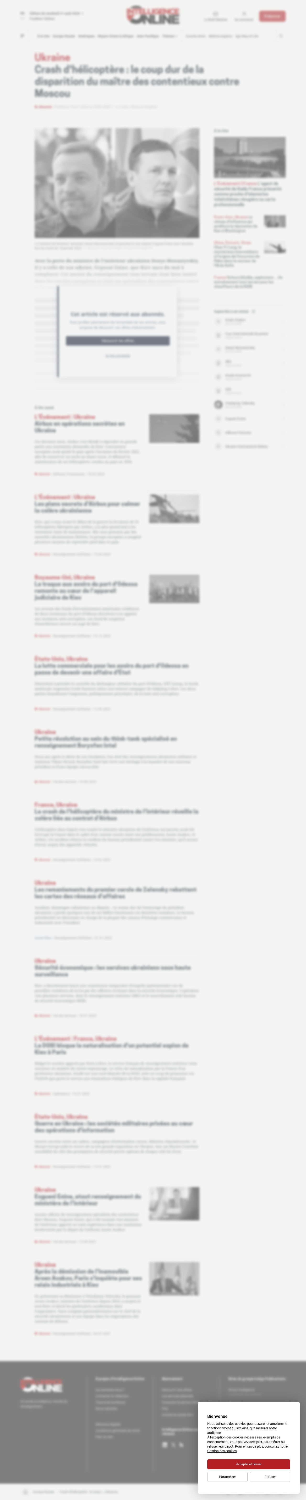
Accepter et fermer (249, 1464)
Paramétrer (227, 1477)
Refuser (270, 1477)
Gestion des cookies (222, 1451)
